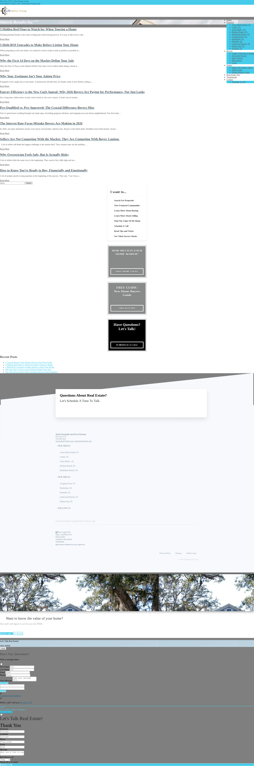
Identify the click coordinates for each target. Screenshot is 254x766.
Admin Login (191, 553)
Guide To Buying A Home (243, 53)
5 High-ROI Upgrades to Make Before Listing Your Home (29, 367)
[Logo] (127, 11)
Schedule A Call (238, 82)
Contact (229, 79)
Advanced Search (239, 56)
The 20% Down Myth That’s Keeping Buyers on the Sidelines (31, 372)
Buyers (229, 51)
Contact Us (181, 407)
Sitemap (178, 553)
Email (2, 672)
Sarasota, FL (237, 49)
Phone (2, 675)
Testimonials (231, 77)
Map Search (237, 60)
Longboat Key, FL (239, 37)
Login (234, 63)
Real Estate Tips (233, 75)
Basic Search (237, 58)
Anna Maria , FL (239, 30)
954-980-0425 (61, 439)
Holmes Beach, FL (240, 32)
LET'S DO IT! (6, 712)
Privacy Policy (165, 553)
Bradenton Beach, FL (241, 34)
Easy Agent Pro (79, 545)
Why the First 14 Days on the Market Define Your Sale (28, 369)
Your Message (6, 681)
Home (229, 20)
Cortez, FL (236, 27)
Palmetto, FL (237, 41)
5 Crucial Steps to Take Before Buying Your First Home (28, 362)
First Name (4, 667)
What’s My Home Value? (242, 68)
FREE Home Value (127, 271)
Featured (230, 22)
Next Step (4, 683)
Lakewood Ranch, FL (241, 44)
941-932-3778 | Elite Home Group (14, 1)
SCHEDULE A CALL (127, 345)
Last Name (4, 669)
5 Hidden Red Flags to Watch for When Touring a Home (29, 365)
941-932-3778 (61, 437)
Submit (3, 691)
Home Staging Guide (241, 72)
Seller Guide (237, 70)
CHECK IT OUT (127, 308)
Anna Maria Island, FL (241, 25)
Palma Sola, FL (238, 46)
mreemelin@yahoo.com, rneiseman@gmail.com (20, 3)
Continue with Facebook (10, 696)
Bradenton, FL (238, 39)
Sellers (229, 65)
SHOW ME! (6, 633)
